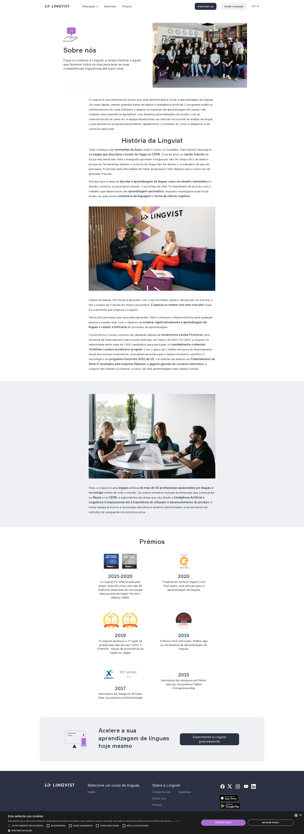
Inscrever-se (206, 6)
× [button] (300, 815)
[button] (94, 830)
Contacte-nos (161, 792)
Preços (127, 6)
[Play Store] (230, 807)
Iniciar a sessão (233, 6)
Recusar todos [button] (270, 822)
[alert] (152, 822)
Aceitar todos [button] (223, 822)
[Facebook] (222, 786)
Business (110, 6)
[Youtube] (246, 786)
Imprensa (185, 792)
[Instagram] (238, 786)
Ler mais (176, 821)
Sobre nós (159, 798)
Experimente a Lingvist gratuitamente (209, 739)
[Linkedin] (253, 786)
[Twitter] (230, 786)
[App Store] (228, 799)
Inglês (91, 792)
